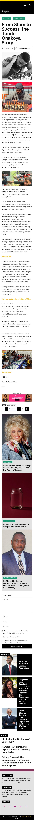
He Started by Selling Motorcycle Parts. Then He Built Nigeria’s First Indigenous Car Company (16, 584)
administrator (25, 48)
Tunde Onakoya (11, 405)
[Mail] (20, 806)
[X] (26, 806)
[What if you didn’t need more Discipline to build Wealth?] (17, 495)
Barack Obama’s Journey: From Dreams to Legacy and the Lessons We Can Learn (24, 719)
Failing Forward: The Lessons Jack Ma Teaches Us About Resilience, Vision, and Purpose (16, 761)
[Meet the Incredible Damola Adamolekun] (9, 664)
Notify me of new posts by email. (13, 642)
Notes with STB (9, 521)
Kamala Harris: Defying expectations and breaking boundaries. (16, 749)
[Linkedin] (15, 806)
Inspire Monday (19, 18)
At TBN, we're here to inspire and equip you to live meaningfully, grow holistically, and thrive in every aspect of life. (16, 781)
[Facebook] (4, 806)
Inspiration (6, 18)
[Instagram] (9, 806)
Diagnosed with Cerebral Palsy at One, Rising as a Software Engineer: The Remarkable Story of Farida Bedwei (24, 692)
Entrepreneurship (10, 577)
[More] (27, 409)
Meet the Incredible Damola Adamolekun (24, 664)
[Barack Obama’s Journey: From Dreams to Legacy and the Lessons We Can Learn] (9, 718)
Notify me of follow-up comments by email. (16, 640)
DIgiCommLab (26, 816)
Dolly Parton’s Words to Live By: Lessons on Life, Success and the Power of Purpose (17, 468)
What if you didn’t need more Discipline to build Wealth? (16, 525)
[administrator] (17, 48)
